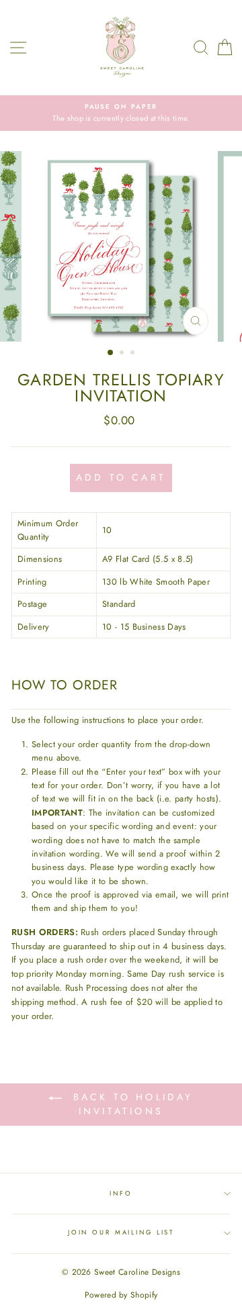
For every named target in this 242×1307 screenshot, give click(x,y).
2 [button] (123, 353)
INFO (121, 1193)
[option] (121, 113)
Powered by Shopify (121, 1295)
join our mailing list (121, 1232)
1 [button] (111, 353)
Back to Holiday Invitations (130, 1104)
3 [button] (133, 353)
